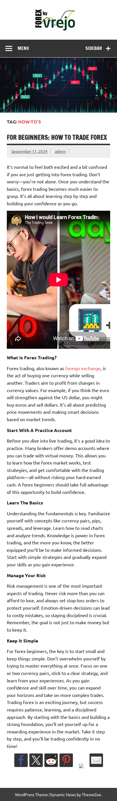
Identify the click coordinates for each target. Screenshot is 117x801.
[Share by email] (96, 760)
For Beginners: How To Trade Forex (57, 137)
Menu (23, 48)
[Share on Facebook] (21, 760)
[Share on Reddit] (51, 760)
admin (60, 151)
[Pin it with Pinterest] (66, 760)
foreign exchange (83, 368)
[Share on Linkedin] (81, 770)
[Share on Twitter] (36, 760)
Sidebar (93, 48)
